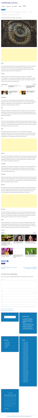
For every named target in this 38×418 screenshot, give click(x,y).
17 (11, 401)
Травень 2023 (25, 377)
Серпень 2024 (25, 360)
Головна (3, 6)
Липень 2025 (25, 352)
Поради (20, 6)
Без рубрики (7, 342)
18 (13, 401)
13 (4, 401)
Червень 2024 (25, 362)
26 (15, 403)
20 (4, 403)
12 (15, 399)
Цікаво (24, 6)
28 (6, 405)
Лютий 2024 (25, 367)
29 (8, 405)
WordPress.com (28, 416)
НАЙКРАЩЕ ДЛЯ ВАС (9, 3)
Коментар (3, 279)
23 (10, 403)
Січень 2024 (25, 369)
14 (6, 401)
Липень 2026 (25, 343)
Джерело (3, 230)
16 (10, 401)
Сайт (2, 301)
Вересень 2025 (25, 349)
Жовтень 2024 (25, 358)
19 (15, 401)
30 (10, 405)
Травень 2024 (25, 363)
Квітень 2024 (25, 365)
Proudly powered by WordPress (12, 416)
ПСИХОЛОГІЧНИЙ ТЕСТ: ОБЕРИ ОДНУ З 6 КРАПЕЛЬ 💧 (27, 326)
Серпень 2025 (25, 351)
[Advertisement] (19, 56)
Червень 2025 (25, 353)
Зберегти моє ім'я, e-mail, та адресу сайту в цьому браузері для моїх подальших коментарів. (19, 306)
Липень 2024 (25, 361)
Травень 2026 (25, 346)
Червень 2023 (25, 376)
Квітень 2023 (25, 379)
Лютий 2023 (25, 381)
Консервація (14, 6)
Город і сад (8, 6)
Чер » (8, 408)
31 (11, 405)
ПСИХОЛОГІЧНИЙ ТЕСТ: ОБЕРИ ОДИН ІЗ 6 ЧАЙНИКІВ (27, 319)
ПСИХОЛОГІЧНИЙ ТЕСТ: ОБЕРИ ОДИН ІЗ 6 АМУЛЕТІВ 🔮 (28, 328)
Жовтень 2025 (25, 348)
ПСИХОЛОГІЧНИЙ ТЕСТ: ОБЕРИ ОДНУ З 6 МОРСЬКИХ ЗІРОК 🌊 (27, 321)
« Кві (5, 408)
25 (13, 403)
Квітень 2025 (25, 356)
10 (11, 399)
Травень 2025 (25, 354)
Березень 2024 (25, 366)
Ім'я (2, 290)
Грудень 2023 (25, 370)
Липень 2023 (25, 375)
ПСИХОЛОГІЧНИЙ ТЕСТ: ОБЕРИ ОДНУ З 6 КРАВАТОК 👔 (27, 324)
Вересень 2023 (25, 374)
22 (8, 403)
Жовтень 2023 (25, 372)
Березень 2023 (25, 380)
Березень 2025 (25, 357)
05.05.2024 (3, 9)
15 (8, 401)
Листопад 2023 (26, 371)
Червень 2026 (25, 344)
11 (13, 399)
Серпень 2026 (25, 342)
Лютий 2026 (25, 347)
